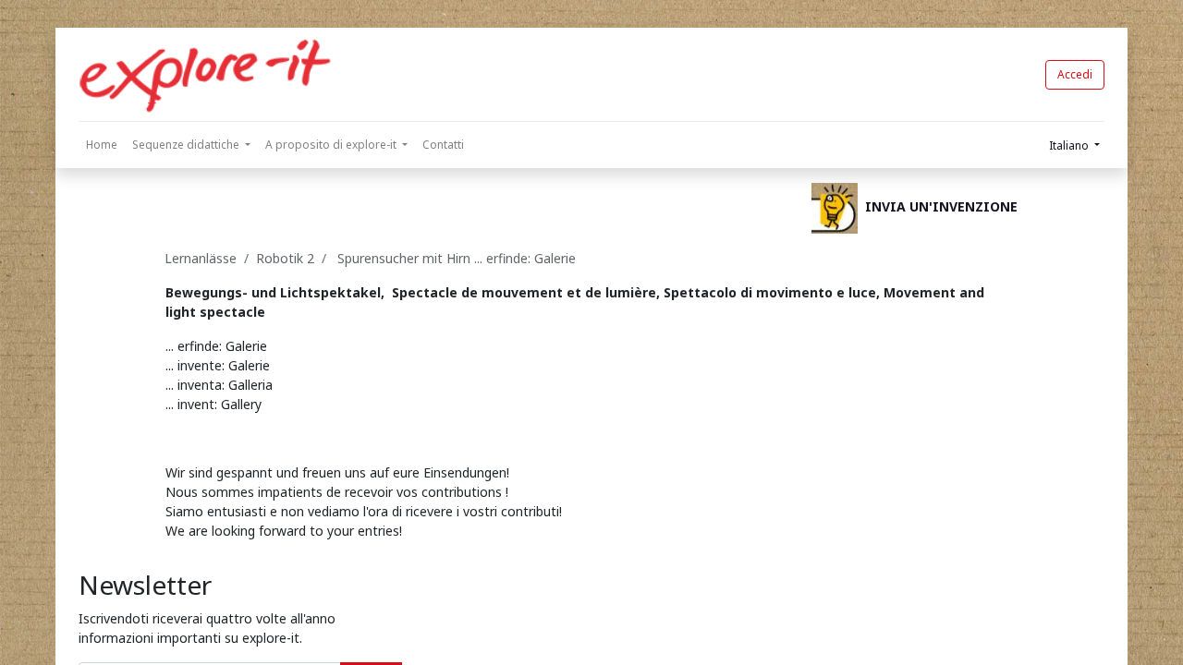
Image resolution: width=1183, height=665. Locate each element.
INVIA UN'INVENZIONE (941, 206)
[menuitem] (102, 145)
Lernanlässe (201, 258)
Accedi (1074, 74)
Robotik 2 (285, 258)
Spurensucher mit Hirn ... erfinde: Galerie (455, 258)
